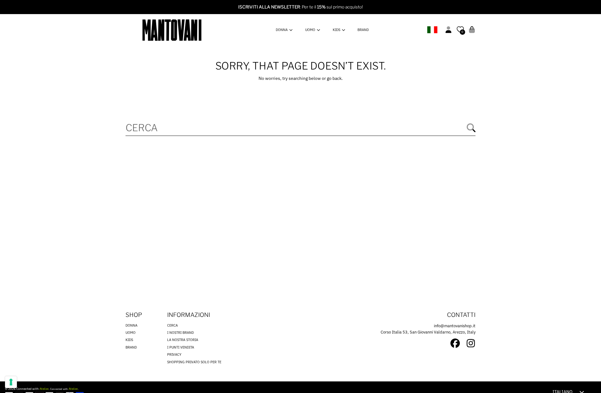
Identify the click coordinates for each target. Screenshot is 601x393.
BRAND (131, 347)
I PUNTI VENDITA (180, 347)
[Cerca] (471, 128)
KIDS (337, 30)
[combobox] (300, 127)
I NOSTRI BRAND (180, 332)
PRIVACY (174, 354)
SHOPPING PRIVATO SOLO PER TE (194, 362)
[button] (472, 29)
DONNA (282, 30)
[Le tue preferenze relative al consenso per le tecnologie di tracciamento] (11, 382)
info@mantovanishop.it (454, 325)
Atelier (44, 389)
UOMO (310, 30)
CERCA (172, 325)
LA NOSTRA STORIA (182, 340)
